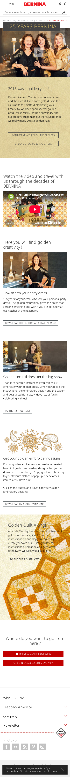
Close (63, 769)
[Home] (35, 4)
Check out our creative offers (33, 143)
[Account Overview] (65, 4)
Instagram (42, 747)
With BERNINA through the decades (33, 135)
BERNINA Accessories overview (35, 662)
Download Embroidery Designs (24, 504)
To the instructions (17, 410)
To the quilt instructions (26, 559)
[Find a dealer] (60, 4)
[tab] (35, 699)
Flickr (15, 747)
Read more (52, 771)
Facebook (6, 747)
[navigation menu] (5, 4)
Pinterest (33, 747)
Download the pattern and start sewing (30, 323)
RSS (24, 747)
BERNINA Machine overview (35, 654)
